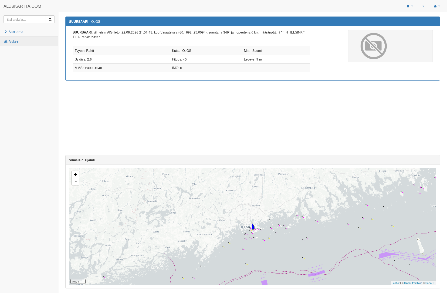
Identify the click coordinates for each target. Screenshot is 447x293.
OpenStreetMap (413, 283)
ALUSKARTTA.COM (22, 6)
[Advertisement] (253, 117)
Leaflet (396, 283)
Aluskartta (15, 31)
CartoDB (430, 283)
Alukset (13, 41)
